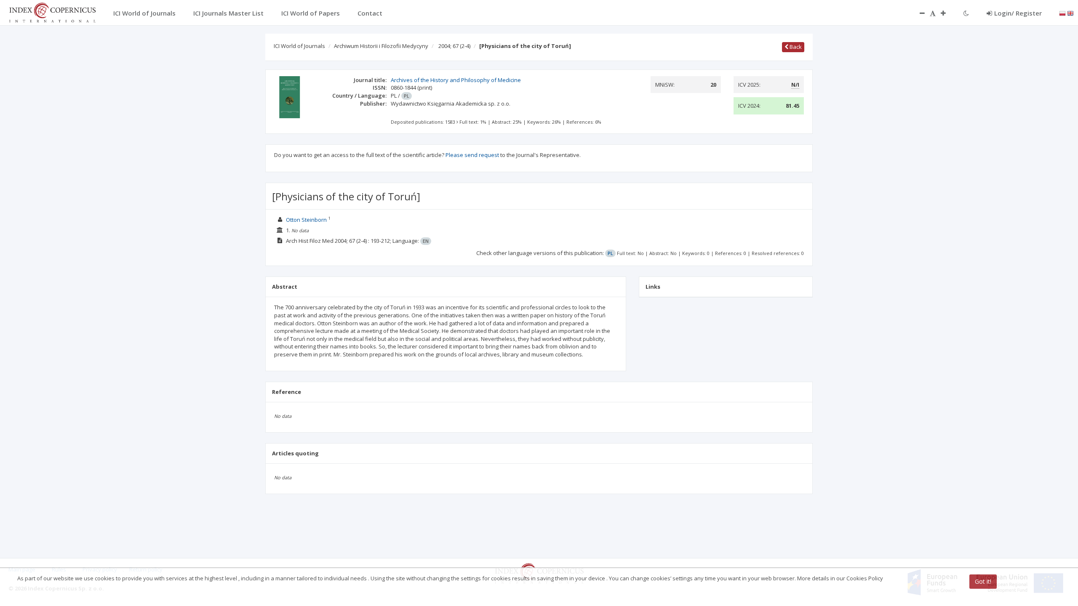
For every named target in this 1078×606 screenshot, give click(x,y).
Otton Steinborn (306, 219)
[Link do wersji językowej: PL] (1062, 12)
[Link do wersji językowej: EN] (1070, 12)
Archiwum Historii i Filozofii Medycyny (381, 46)
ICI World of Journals (299, 46)
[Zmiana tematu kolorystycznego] (966, 13)
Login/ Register (1018, 13)
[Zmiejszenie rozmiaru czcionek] (918, 13)
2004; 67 (454, 46)
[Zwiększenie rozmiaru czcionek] (947, 13)
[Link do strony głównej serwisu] (52, 12)
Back (795, 46)
